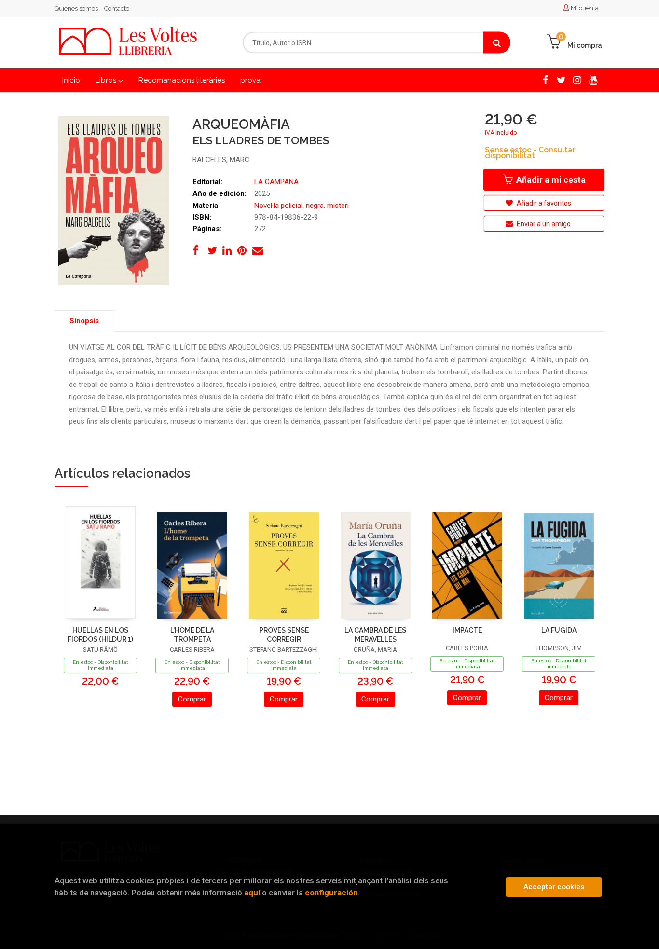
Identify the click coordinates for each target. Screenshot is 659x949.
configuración (331, 892)
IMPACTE (467, 630)
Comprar (192, 699)
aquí (252, 892)
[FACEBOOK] (545, 79)
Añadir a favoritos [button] (543, 203)
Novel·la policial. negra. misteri (301, 205)
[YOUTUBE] (593, 79)
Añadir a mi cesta (550, 180)
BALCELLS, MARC (220, 159)
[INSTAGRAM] (577, 79)
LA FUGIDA (559, 630)
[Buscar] (496, 43)
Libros (107, 80)
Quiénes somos (76, 8)
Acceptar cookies (553, 886)
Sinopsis (84, 320)
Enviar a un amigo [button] (543, 224)
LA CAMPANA (276, 182)
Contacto (116, 8)
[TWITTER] (561, 79)
